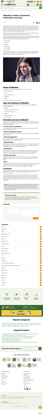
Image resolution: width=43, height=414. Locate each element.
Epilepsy (15, 325)
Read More (23, 398)
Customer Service (4, 383)
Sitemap (25, 384)
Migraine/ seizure (11, 326)
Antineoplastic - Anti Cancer (23, 323)
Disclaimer (25, 381)
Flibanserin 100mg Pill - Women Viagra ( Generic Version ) (12, 341)
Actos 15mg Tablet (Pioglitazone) (8, 335)
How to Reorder (3, 379)
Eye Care (28, 325)
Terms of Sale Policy (27, 377)
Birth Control (4, 325)
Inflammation (4, 326)
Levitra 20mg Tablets (6, 334)
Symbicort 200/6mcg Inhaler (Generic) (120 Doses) (11, 339)
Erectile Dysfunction (22, 325)
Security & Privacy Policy (27, 373)
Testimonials (3, 381)
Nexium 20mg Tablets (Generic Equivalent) (9, 336)
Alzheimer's (7, 323)
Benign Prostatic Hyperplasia (34, 323)
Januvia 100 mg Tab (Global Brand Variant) (29, 342)
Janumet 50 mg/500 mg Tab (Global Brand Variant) (11, 342)
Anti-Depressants (13, 323)
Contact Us (3, 384)
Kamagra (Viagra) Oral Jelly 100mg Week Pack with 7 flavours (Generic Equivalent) (16, 338)
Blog (6, 10)
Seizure (27, 326)
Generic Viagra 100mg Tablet (20, 335)
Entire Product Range (4, 376)
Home (2, 10)
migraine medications (16, 150)
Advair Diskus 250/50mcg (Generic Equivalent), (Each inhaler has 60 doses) (24, 334)
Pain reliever (17, 326)
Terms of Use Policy (27, 376)
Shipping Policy (26, 374)
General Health (10, 10)
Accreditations (3, 377)
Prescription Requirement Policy (29, 380)
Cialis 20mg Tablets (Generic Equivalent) (25, 336)
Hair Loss (32, 325)
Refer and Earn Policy (27, 383)
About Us (2, 373)
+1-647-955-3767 (10, 1)
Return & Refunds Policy (27, 379)
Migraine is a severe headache (14, 30)
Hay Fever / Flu (38, 325)
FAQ (2, 380)
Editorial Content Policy (27, 198)
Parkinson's (22, 326)
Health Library (3, 374)
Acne (3, 323)
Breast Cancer (10, 325)
